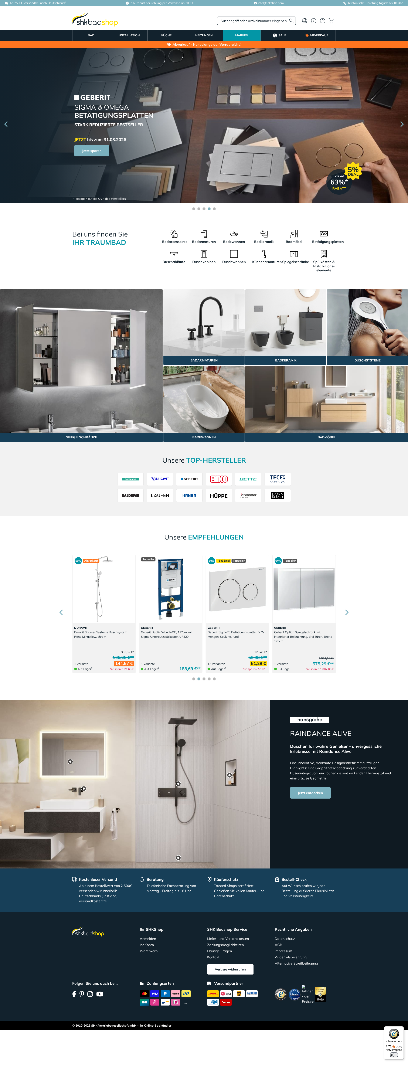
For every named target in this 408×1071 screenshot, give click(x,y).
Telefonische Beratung (363, 3)
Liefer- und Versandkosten (228, 938)
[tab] (193, 208)
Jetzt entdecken (310, 793)
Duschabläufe (174, 262)
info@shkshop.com (271, 3)
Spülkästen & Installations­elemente (324, 266)
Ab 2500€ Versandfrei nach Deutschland (37, 3)
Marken (241, 35)
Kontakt (213, 957)
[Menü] (401, 1028)
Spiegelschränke (294, 262)
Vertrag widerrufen (230, 969)
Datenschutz (285, 938)
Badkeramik (264, 241)
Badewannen (234, 241)
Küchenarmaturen (264, 262)
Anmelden (148, 938)
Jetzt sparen (92, 162)
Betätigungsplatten (324, 241)
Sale (282, 35)
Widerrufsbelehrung (291, 957)
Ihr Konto (147, 945)
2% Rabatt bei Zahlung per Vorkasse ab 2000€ (161, 3)
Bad (91, 35)
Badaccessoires (174, 241)
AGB (278, 945)
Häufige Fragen (219, 951)
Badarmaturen (204, 241)
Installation (129, 35)
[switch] (394, 1054)
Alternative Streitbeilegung (296, 963)
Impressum (283, 951)
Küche (166, 35)
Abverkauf (319, 35)
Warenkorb (149, 951)
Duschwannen (234, 262)
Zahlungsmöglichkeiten (225, 945)
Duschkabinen (204, 262)
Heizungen (204, 35)
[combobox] (256, 21)
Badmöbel (294, 241)
